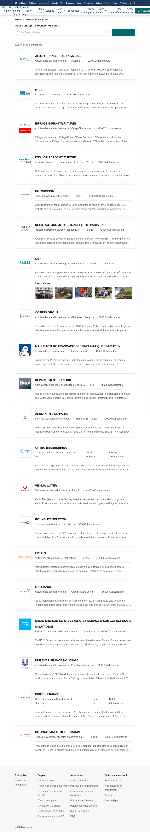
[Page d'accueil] (11, 11)
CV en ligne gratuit (47, 800)
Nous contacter (78, 780)
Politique (33, 3)
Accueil (18, 19)
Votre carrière (100, 11)
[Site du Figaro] (16, 2)
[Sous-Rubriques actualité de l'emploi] (31, 11)
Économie (70, 3)
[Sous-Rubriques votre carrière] (106, 11)
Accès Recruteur (128, 11)
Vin (131, 3)
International (44, 3)
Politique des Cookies (81, 800)
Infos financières (115, 11)
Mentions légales (114, 780)
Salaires (49, 11)
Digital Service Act (79, 811)
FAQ (72, 816)
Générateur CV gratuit (49, 805)
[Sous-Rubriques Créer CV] (64, 11)
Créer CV (59, 11)
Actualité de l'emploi (24, 11)
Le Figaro (23, 3)
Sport (79, 3)
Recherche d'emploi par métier (53, 786)
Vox (62, 3)
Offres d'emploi (39, 11)
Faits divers (89, 3)
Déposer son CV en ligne (51, 811)
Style (115, 3)
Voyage (108, 3)
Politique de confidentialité (84, 786)
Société (55, 3)
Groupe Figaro (112, 800)
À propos (109, 795)
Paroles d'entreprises (87, 11)
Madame (124, 3)
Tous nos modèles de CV (51, 816)
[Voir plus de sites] (135, 3)
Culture (99, 3)
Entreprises (73, 11)
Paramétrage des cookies (83, 805)
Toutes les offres (46, 780)
